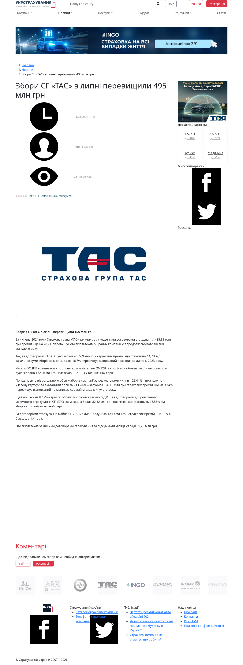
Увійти (196, 4)
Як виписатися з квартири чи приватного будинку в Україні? (151, 625)
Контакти (191, 617)
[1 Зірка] (17, 196)
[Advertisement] (94, 486)
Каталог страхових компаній (97, 612)
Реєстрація (217, 4)
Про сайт (190, 612)
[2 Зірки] (19, 196)
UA (170, 4)
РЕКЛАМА (191, 621)
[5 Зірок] (26, 196)
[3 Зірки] (21, 196)
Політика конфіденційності (204, 626)
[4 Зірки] (23, 196)
